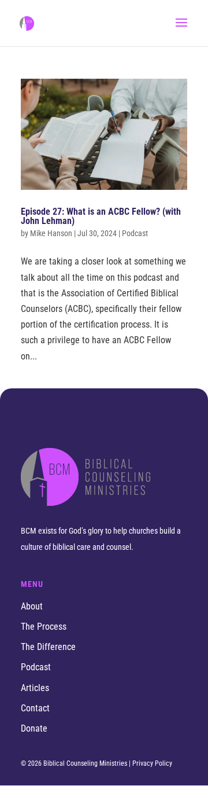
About (32, 606)
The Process (43, 626)
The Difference (48, 646)
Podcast (36, 667)
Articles (35, 687)
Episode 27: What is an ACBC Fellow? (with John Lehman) (101, 216)
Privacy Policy (152, 763)
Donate (34, 728)
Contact (35, 708)
